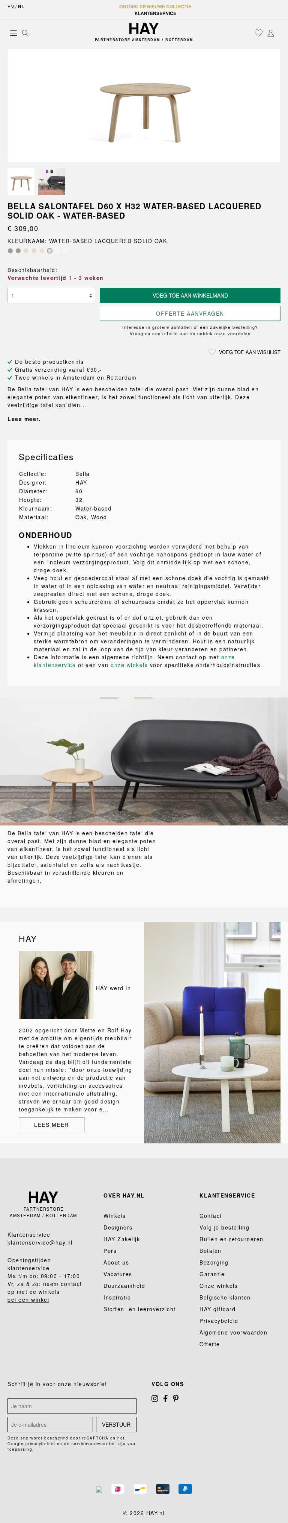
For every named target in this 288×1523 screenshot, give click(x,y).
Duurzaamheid (124, 1285)
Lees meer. (24, 419)
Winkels (115, 1215)
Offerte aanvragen (190, 313)
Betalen (211, 1250)
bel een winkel (28, 1299)
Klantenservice (155, 13)
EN (11, 6)
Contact (211, 1215)
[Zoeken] (26, 32)
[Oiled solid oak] (34, 251)
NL (21, 6)
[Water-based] (42, 251)
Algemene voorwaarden (233, 1332)
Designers (118, 1227)
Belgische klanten (225, 1297)
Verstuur (116, 1424)
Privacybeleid (219, 1320)
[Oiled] (26, 251)
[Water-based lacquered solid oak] (49, 251)
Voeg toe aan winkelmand (190, 295)
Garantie (212, 1274)
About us (116, 1262)
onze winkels (129, 665)
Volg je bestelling (224, 1227)
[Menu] (14, 32)
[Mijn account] (271, 32)
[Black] (10, 251)
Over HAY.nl (124, 1195)
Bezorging (214, 1262)
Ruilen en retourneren (232, 1239)
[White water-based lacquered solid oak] (65, 251)
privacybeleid (41, 1443)
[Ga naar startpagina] (144, 28)
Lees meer (51, 1124)
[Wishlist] (259, 32)
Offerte (210, 1344)
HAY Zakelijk (122, 1239)
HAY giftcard (218, 1309)
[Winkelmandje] (278, 33)
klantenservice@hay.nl (40, 1242)
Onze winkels (219, 1285)
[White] (57, 251)
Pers (110, 1250)
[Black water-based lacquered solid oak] (18, 251)
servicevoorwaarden (94, 1443)
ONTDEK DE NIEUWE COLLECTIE (155, 6)
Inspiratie (117, 1297)
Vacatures (118, 1274)
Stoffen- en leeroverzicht (140, 1309)
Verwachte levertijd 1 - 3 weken (56, 277)
